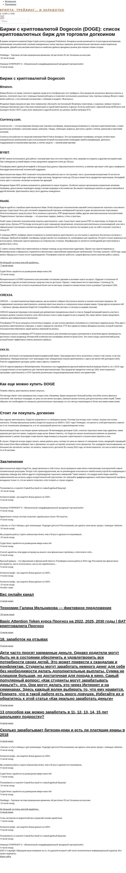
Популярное (10, 4)
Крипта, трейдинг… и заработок (32, 10)
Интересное (10, 1)
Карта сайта (5, 857)
